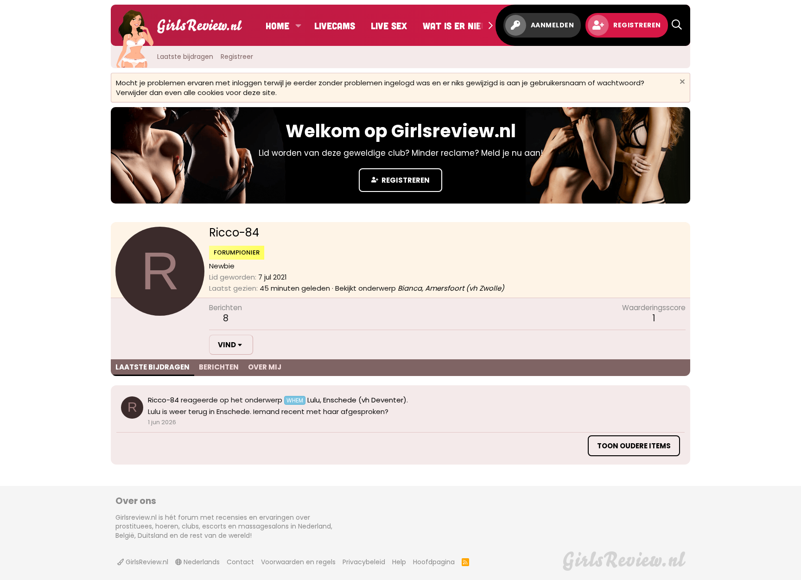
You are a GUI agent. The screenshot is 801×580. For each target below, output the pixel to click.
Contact (240, 562)
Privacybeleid (364, 562)
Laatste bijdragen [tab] (152, 367)
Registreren (405, 180)
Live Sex (389, 25)
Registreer (237, 56)
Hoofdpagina (434, 562)
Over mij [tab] (264, 367)
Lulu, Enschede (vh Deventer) (346, 400)
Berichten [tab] (219, 367)
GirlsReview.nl (146, 562)
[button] (298, 25)
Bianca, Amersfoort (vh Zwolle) (451, 288)
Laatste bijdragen (185, 56)
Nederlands (201, 562)
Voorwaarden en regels (298, 562)
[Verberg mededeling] (681, 83)
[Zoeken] (677, 25)
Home (277, 25)
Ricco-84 (163, 400)
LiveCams (334, 25)
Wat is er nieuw (458, 25)
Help (399, 562)
